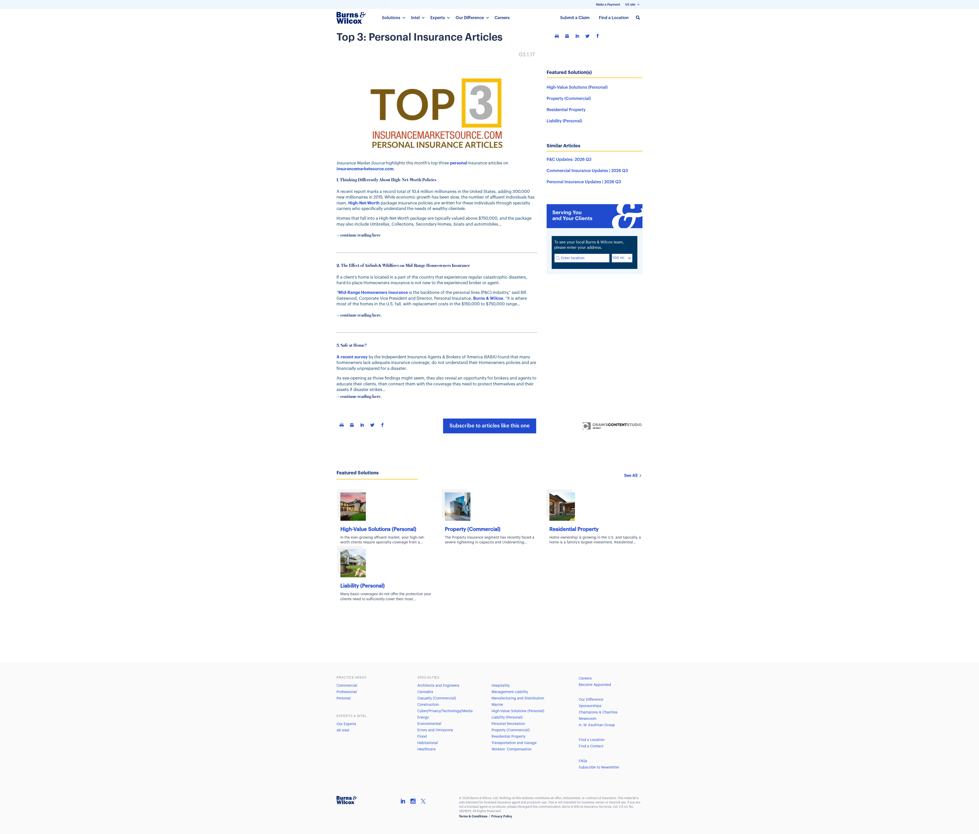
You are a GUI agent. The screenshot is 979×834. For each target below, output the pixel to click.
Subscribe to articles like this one (489, 425)
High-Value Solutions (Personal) (577, 87)
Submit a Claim (575, 18)
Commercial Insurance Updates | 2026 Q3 (587, 171)
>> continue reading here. (359, 315)
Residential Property (566, 110)
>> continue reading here (359, 235)
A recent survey (352, 357)
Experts (437, 18)
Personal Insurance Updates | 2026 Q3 (584, 182)
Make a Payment (608, 4)
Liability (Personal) (564, 121)
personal (458, 163)
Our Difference (470, 18)
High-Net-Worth (364, 203)
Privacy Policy (501, 816)
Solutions (391, 18)
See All (630, 476)
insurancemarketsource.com (365, 169)
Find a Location (614, 18)
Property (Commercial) (569, 99)
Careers (502, 18)
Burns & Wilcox (488, 298)
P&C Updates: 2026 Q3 (569, 160)
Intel (415, 18)
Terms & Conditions (473, 816)
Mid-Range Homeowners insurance (373, 293)
